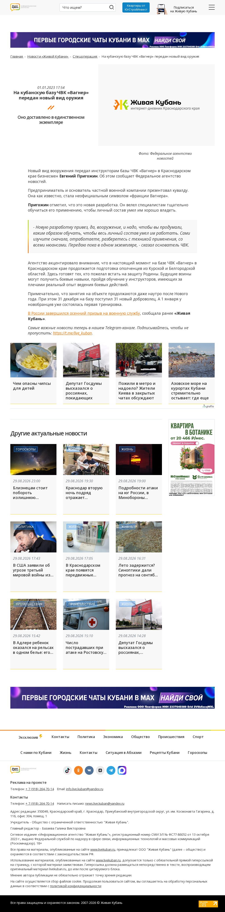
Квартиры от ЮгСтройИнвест (136, 7)
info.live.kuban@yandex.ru (84, 789)
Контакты (60, 736)
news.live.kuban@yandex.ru (104, 803)
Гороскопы (26, 449)
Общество (140, 736)
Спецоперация (85, 56)
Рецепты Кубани (165, 752)
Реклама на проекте (28, 782)
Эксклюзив (29, 737)
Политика (25, 527)
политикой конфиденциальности (75, 886)
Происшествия (29, 604)
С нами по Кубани (35, 752)
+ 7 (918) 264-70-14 (39, 789)
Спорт (198, 736)
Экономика (113, 736)
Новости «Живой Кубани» (48, 56)
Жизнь (74, 449)
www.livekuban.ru (102, 849)
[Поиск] (111, 7)
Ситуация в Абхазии (124, 752)
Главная (17, 56)
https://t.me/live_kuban (72, 333)
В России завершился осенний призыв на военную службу (84, 313)
